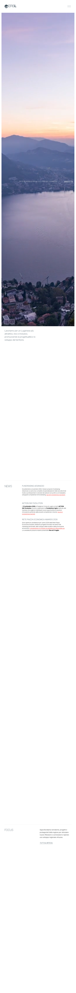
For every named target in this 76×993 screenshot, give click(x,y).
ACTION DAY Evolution (32, 503)
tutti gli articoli (46, 843)
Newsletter (68, 181)
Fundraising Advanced (33, 486)
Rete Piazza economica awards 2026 (39, 519)
